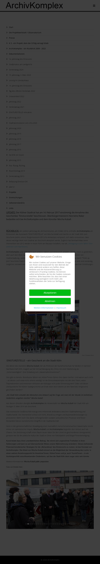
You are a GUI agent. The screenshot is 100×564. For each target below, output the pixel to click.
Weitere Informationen (44, 308)
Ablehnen (50, 301)
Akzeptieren (50, 292)
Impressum (61, 308)
